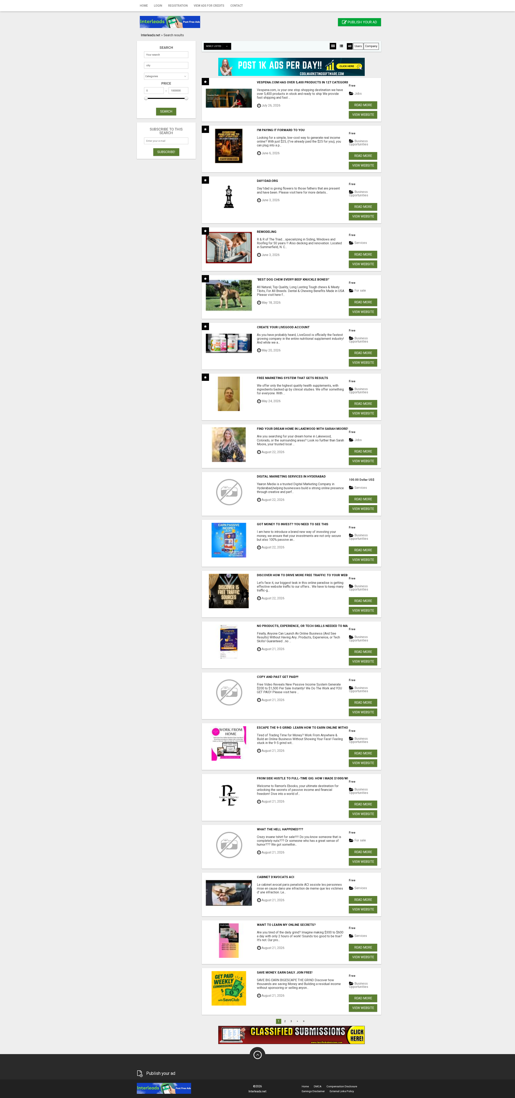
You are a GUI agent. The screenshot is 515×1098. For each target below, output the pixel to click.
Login (158, 5)
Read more (363, 105)
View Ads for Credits (209, 5)
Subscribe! (166, 152)
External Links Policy (342, 1091)
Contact (236, 5)
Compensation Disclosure (342, 1086)
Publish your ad (362, 22)
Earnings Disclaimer (313, 1091)
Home (144, 5)
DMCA (317, 1086)
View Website (363, 115)
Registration (178, 5)
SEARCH (166, 111)
